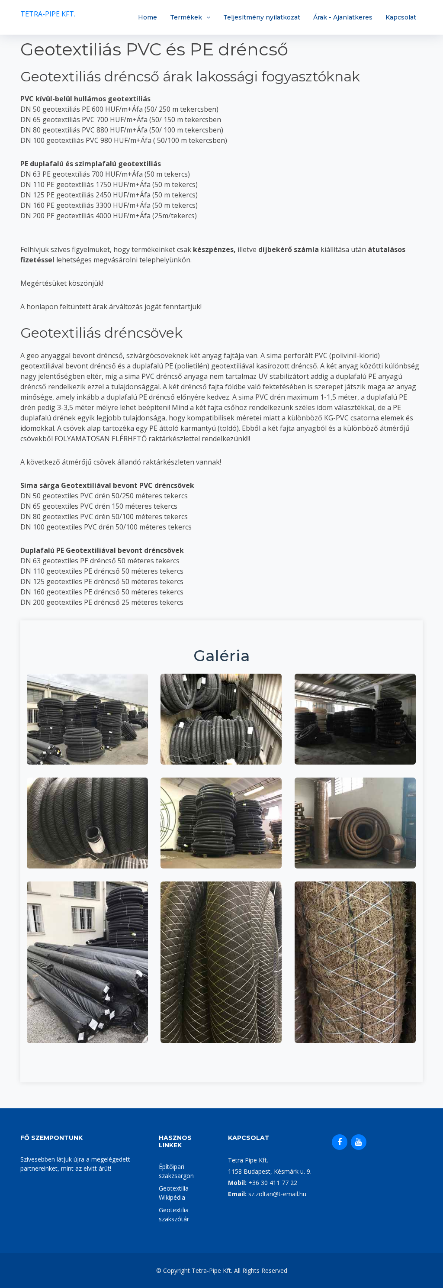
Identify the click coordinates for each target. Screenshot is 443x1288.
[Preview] (87, 729)
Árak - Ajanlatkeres (342, 17)
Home (147, 17)
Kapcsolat (400, 17)
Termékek (186, 17)
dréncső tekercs (87, 701)
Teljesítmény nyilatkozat (261, 17)
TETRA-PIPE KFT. (47, 14)
